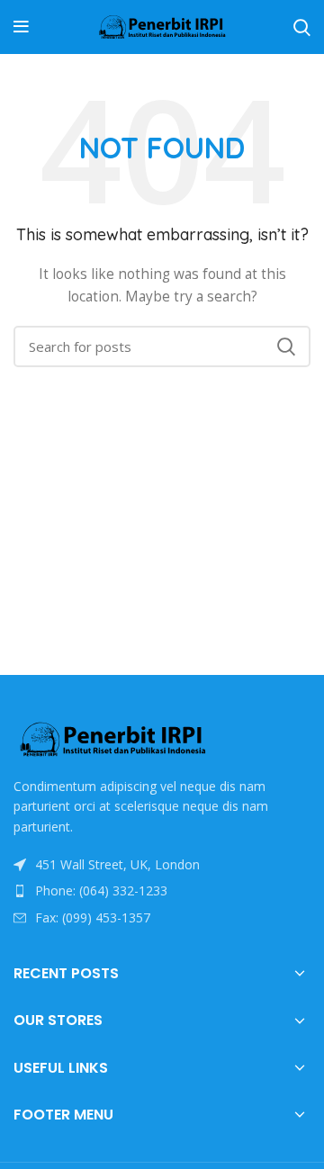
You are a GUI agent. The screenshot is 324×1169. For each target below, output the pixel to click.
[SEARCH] (286, 346)
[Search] (302, 27)
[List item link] (162, 891)
